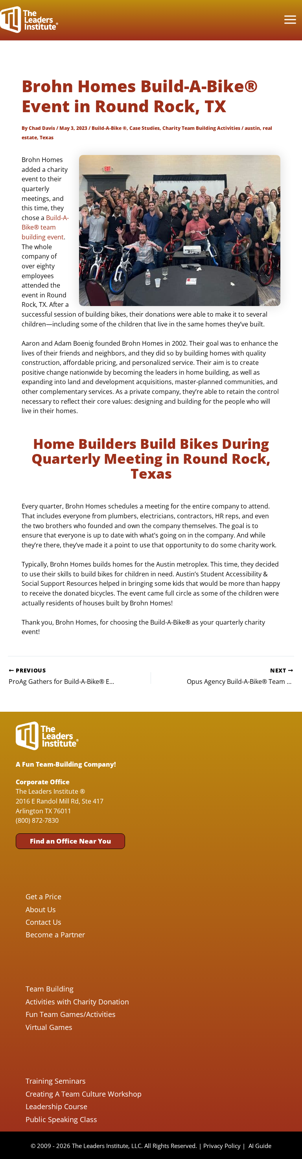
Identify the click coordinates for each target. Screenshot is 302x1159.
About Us (41, 909)
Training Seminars (56, 1081)
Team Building (50, 988)
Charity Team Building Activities (201, 128)
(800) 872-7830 (37, 820)
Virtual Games (49, 1027)
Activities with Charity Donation (77, 1001)
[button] (70, 841)
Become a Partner (55, 934)
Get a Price (43, 896)
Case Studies (144, 128)
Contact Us (43, 922)
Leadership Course (56, 1106)
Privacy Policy (222, 1146)
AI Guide (260, 1146)
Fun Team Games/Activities (71, 1014)
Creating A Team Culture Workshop (84, 1094)
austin (252, 128)
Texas (46, 137)
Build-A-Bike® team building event (45, 227)
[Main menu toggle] (290, 20)
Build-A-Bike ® (109, 128)
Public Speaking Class (61, 1119)
